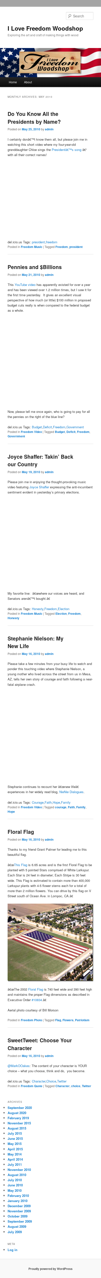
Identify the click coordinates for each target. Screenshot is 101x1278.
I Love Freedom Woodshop (45, 28)
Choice (51, 1081)
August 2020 (17, 1112)
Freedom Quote (31, 1086)
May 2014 (15, 1154)
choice (75, 1086)
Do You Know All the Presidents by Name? (34, 117)
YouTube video (25, 284)
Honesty (37, 608)
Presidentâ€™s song (66, 149)
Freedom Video (31, 432)
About (28, 82)
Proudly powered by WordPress (50, 1268)
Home (13, 82)
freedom (51, 242)
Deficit (47, 427)
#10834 (37, 999)
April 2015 (15, 1149)
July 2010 (15, 1180)
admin (49, 129)
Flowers (68, 1020)
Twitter (61, 1081)
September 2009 (20, 1221)
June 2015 (15, 1138)
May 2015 (15, 1143)
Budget (37, 427)
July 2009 (15, 1231)
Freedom (61, 247)
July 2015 (15, 1133)
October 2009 (17, 1216)
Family (66, 802)
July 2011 (15, 1164)
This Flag (20, 864)
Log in (12, 1249)
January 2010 (17, 1200)
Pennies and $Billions (35, 266)
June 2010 (15, 1185)
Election (63, 608)
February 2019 (18, 1118)
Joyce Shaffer (39, 487)
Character (38, 1081)
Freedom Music (31, 247)
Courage (38, 802)
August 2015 (17, 1128)
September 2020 (20, 1107)
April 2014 (15, 1159)
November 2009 (19, 1211)
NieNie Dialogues (71, 791)
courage (60, 807)
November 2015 (19, 1123)
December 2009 (19, 1206)
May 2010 (15, 1190)
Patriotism (82, 1020)
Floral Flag (21, 831)
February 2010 (18, 1195)
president (38, 242)
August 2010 (17, 1174)
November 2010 (19, 1169)
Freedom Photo (31, 1020)
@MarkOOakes (19, 1065)
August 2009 (17, 1226)
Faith (48, 802)
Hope (56, 802)
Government (75, 427)
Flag (58, 1020)
